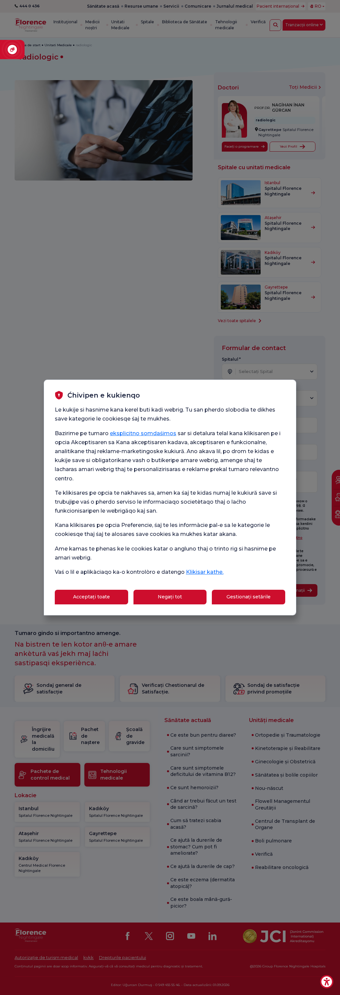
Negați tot (170, 597)
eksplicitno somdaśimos (143, 433)
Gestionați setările (248, 597)
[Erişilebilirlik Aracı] (326, 981)
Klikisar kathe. (204, 572)
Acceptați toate (91, 597)
